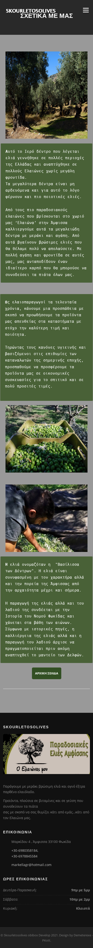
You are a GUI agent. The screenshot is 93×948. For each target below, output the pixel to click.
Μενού (86, 10)
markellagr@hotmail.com (31, 864)
